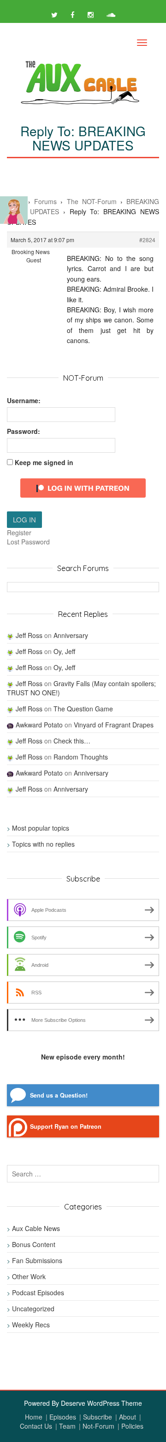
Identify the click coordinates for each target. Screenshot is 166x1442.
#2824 (147, 240)
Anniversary (70, 635)
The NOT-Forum (92, 201)
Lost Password (28, 541)
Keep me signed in (44, 462)
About (127, 1416)
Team (67, 1426)
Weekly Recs (31, 1324)
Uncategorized (33, 1308)
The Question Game (83, 708)
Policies (132, 1426)
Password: (23, 431)
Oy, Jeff (64, 651)
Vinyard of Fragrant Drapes (114, 724)
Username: (24, 400)
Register (19, 532)
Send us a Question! (59, 1095)
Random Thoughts (80, 756)
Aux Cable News (36, 1228)
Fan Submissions (37, 1260)
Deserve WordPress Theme (101, 1403)
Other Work (29, 1276)
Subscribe (97, 1416)
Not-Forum (98, 1426)
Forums (45, 201)
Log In (24, 519)
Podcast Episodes (38, 1292)
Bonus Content (33, 1244)
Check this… (71, 740)
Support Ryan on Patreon (65, 1126)
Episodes (62, 1416)
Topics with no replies (43, 844)
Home (33, 1416)
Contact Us (36, 1426)
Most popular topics (40, 827)
